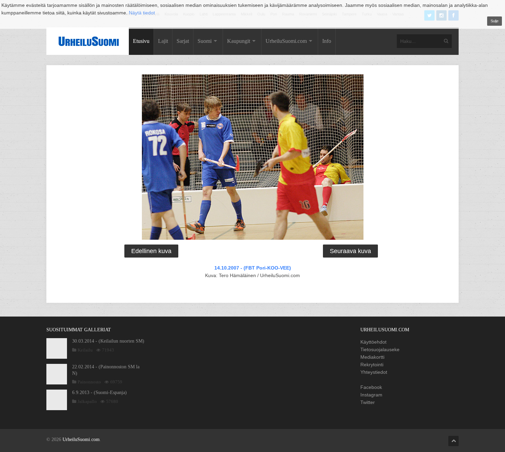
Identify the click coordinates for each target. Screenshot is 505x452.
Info (326, 41)
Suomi (205, 41)
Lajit (163, 41)
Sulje (494, 21)
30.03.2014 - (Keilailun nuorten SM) (108, 341)
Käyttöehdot (373, 342)
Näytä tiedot (142, 12)
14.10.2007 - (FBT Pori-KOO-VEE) (252, 268)
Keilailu (85, 350)
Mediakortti (372, 357)
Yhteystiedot (373, 372)
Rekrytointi (371, 364)
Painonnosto (89, 381)
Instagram (371, 394)
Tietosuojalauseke (380, 349)
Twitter (367, 402)
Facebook (371, 387)
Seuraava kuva (350, 251)
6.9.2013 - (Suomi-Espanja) (99, 392)
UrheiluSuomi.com (286, 41)
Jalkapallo (87, 401)
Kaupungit (238, 41)
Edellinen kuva (151, 251)
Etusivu (141, 41)
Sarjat (183, 41)
